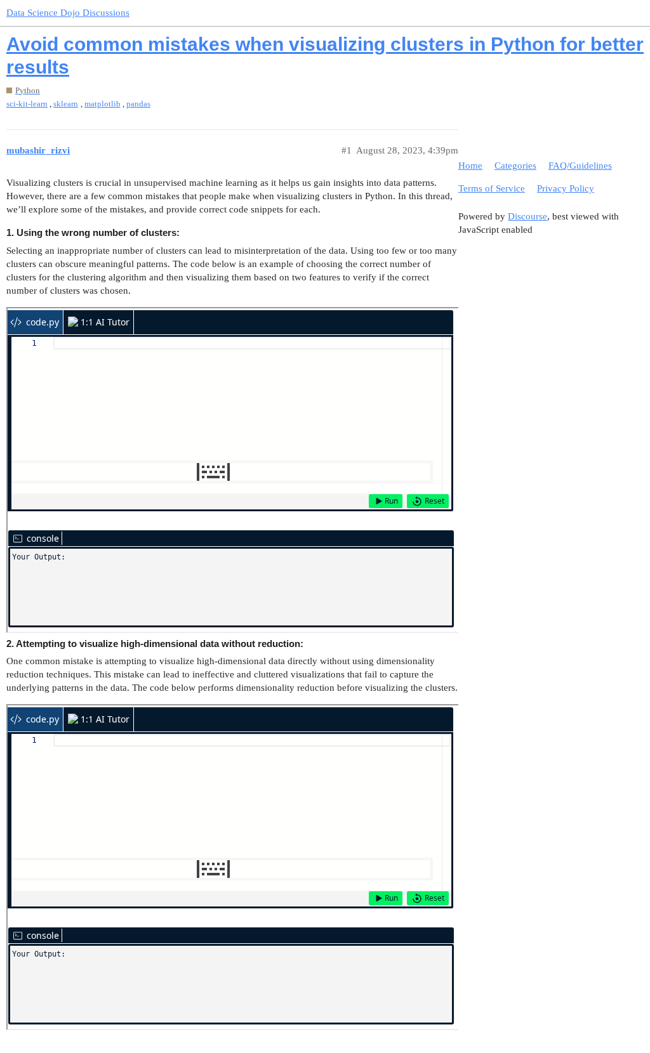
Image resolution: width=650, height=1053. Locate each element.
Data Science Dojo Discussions (67, 13)
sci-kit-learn (27, 103)
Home (470, 165)
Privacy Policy (565, 188)
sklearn (65, 103)
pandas (138, 103)
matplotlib (102, 103)
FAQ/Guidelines (580, 165)
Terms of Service (491, 188)
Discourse (527, 216)
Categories (515, 165)
